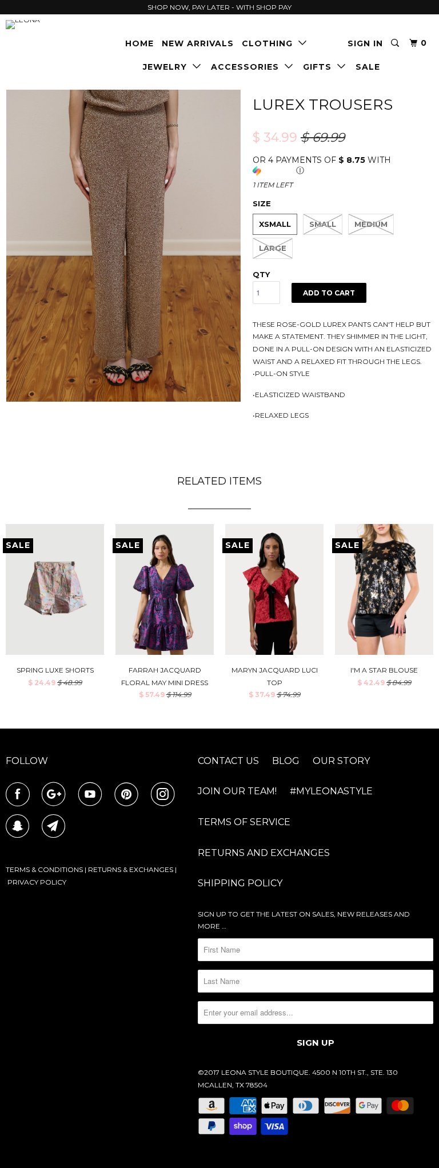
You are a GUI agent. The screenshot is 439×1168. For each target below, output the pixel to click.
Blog (286, 760)
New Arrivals (198, 43)
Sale (368, 67)
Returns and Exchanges (264, 852)
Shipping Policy (240, 883)
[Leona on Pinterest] (128, 794)
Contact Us (228, 760)
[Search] (396, 43)
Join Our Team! (237, 791)
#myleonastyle (331, 791)
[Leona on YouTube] (92, 794)
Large (272, 248)
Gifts (320, 67)
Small (322, 224)
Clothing (270, 43)
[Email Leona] (56, 826)
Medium (371, 224)
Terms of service (244, 822)
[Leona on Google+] (56, 794)
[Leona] (41, 24)
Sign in (365, 43)
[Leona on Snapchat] (20, 826)
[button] (343, 165)
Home (139, 43)
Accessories (248, 67)
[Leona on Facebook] (20, 794)
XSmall (275, 224)
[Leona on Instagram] (165, 794)
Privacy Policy (36, 882)
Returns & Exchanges (130, 869)
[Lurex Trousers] (123, 246)
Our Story (341, 760)
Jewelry (168, 67)
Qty (261, 274)
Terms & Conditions (44, 869)
